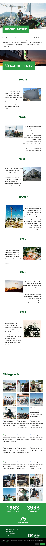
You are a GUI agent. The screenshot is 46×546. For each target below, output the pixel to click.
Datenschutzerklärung (5, 541)
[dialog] (23, 542)
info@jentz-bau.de (10, 536)
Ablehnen (37, 544)
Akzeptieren (42, 544)
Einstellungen (3, 544)
